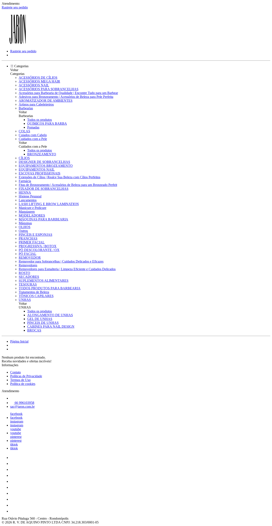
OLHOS (24, 227)
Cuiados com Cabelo (33, 135)
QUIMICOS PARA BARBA (47, 123)
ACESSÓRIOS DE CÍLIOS (38, 77)
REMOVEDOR (30, 257)
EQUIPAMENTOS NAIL (37, 169)
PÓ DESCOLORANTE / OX (39, 250)
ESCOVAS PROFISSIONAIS (39, 173)
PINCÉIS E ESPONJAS (35, 234)
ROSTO (24, 273)
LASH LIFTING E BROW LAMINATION (49, 204)
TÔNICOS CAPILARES (36, 296)
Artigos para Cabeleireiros (36, 104)
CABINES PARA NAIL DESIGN (50, 326)
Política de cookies (22, 384)
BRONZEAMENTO (41, 154)
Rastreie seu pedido (15, 7)
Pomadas (33, 127)
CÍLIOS (24, 158)
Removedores (28, 265)
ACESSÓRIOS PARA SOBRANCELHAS (48, 89)
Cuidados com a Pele (33, 139)
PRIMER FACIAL (32, 242)
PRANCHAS (28, 238)
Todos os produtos (39, 119)
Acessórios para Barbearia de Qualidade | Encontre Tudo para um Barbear (68, 93)
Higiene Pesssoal (30, 196)
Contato (15, 372)
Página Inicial (19, 341)
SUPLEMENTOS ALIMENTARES (43, 280)
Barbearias (26, 108)
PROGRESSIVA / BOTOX (38, 246)
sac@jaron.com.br (22, 406)
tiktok (14, 444)
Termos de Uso (20, 380)
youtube (15, 429)
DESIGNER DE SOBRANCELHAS (44, 162)
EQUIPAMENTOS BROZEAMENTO (46, 165)
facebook (16, 414)
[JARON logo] (18, 44)
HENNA (25, 192)
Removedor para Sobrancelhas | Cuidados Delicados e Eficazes (61, 261)
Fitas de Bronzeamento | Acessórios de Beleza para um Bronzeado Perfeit (68, 185)
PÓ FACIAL (27, 254)
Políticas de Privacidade (26, 376)
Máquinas (25, 223)
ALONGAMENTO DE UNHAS (50, 315)
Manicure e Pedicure (32, 208)
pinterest (15, 437)
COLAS (24, 131)
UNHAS (25, 300)
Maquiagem (27, 211)
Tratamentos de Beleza (34, 292)
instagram (16, 421)
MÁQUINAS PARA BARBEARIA (43, 219)
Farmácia (25, 181)
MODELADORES (32, 215)
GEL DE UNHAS (39, 319)
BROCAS (34, 330)
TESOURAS (28, 284)
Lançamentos (28, 200)
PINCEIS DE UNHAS (43, 322)
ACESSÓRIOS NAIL (34, 85)
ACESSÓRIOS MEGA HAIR (39, 81)
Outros (23, 231)
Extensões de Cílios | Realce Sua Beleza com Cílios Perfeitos (59, 177)
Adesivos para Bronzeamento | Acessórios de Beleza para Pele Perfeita (66, 97)
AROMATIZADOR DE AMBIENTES (45, 100)
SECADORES (29, 277)
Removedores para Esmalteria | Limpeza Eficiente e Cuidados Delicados (67, 269)
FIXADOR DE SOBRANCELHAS (43, 188)
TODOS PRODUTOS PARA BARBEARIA (50, 288)
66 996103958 (24, 403)
